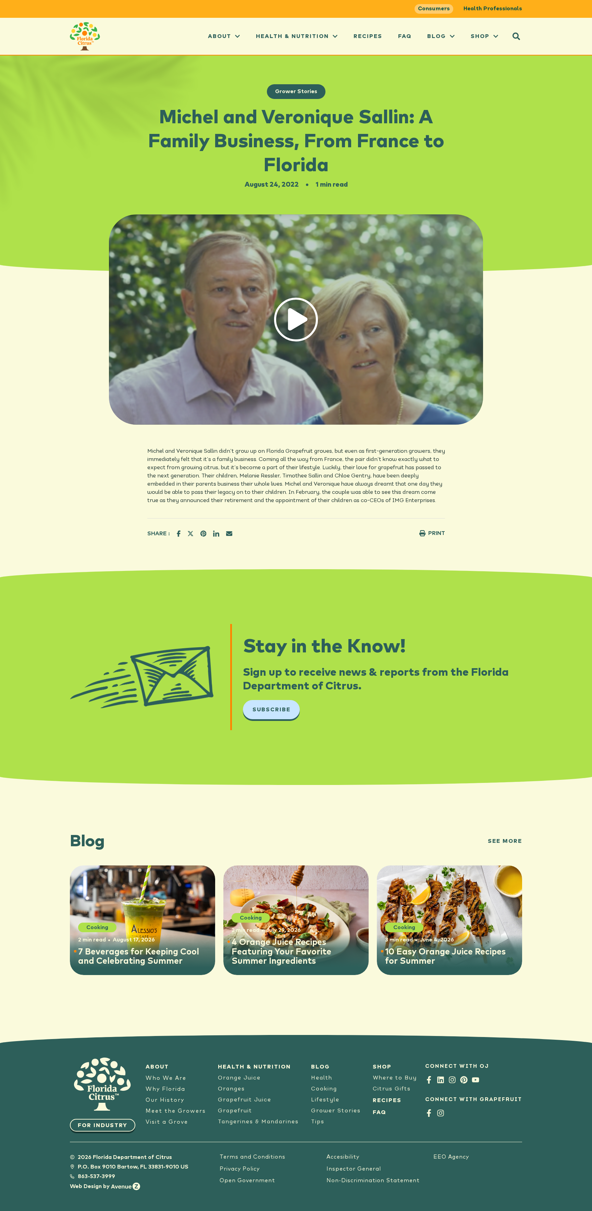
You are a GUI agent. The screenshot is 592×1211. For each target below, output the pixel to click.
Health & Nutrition (292, 36)
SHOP (382, 1067)
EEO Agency (451, 1157)
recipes (368, 36)
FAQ (404, 36)
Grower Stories (296, 91)
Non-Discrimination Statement (373, 1180)
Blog (436, 36)
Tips (317, 1122)
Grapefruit (235, 1111)
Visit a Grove (167, 1122)
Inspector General (353, 1169)
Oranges (231, 1089)
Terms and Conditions (252, 1157)
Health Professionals (493, 9)
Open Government (247, 1180)
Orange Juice (239, 1078)
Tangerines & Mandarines (258, 1122)
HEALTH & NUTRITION (254, 1067)
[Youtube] (475, 1080)
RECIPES (387, 1100)
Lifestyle (325, 1100)
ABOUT (219, 36)
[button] (516, 36)
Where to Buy (395, 1078)
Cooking (324, 1089)
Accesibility (342, 1157)
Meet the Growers (176, 1111)
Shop (480, 36)
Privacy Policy (240, 1169)
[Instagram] (452, 1080)
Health (321, 1078)
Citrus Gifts (392, 1089)
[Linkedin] (440, 1080)
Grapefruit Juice (244, 1100)
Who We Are (166, 1078)
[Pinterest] (464, 1080)
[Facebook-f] (429, 1080)
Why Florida (165, 1089)
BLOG (320, 1067)
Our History (165, 1100)
